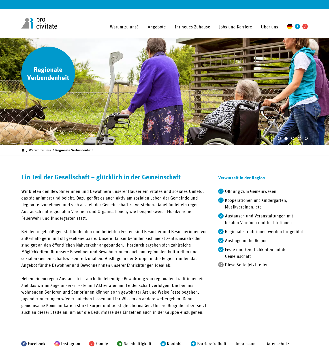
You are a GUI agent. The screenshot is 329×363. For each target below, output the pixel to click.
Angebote (157, 27)
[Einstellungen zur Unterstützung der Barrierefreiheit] (297, 26)
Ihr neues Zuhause (192, 27)
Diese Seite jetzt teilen (247, 265)
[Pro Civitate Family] (305, 26)
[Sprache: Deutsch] (290, 26)
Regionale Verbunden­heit (74, 150)
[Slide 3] (292, 138)
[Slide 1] (279, 138)
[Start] (23, 150)
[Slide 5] (306, 138)
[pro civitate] (39, 23)
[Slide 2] (286, 138)
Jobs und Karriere (235, 27)
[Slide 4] (299, 138)
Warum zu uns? (124, 27)
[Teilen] (221, 264)
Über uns (269, 27)
